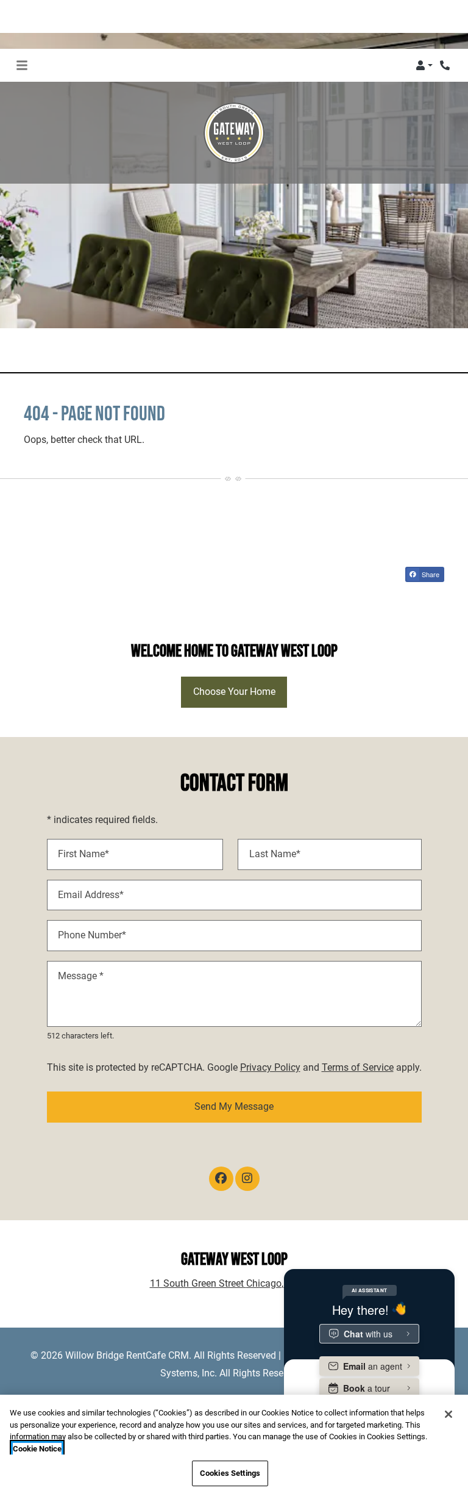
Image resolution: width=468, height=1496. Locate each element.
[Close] (448, 1414)
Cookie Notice (37, 1448)
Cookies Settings (230, 1473)
